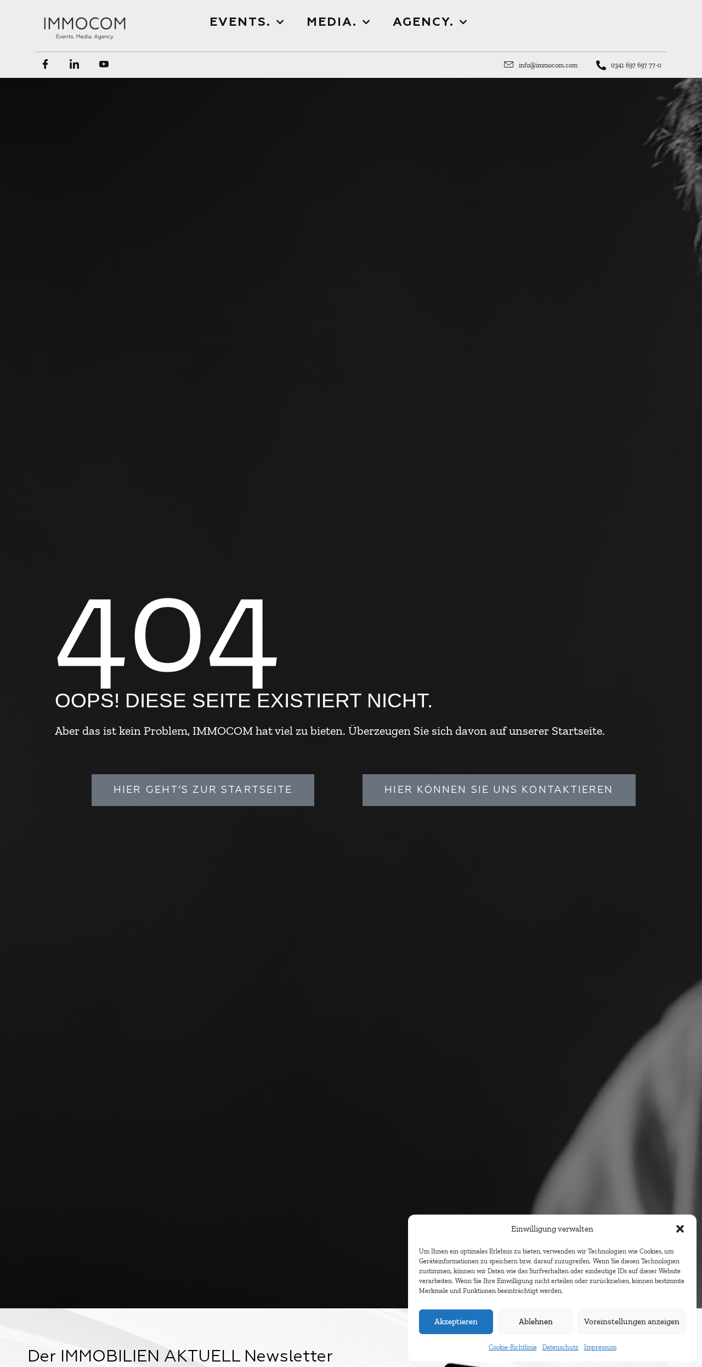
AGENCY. (423, 22)
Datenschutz (560, 1347)
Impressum (600, 1347)
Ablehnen (536, 1321)
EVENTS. (240, 22)
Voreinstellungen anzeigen (632, 1321)
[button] (680, 1228)
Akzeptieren (456, 1321)
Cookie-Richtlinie (513, 1347)
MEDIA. (332, 22)
